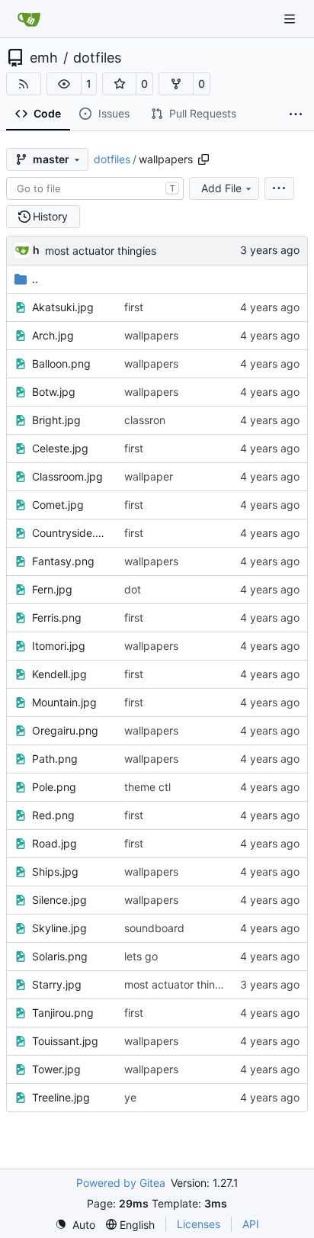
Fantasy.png (63, 561)
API (250, 1223)
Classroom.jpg (67, 476)
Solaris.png (60, 956)
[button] (64, 83)
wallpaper (148, 476)
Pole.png (54, 786)
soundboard (154, 927)
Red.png (53, 815)
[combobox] (95, 188)
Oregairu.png (65, 730)
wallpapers (151, 335)
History (50, 216)
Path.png (55, 758)
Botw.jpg (53, 391)
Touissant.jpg (65, 1040)
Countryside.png (70, 532)
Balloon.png (61, 363)
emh (44, 58)
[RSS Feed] (23, 83)
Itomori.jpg (58, 645)
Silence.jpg (59, 899)
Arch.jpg (53, 335)
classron (144, 419)
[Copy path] (203, 159)
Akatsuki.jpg (63, 307)
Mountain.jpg (64, 702)
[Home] (29, 19)
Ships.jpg (55, 871)
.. (35, 278)
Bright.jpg (56, 419)
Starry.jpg (57, 984)
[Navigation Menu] (291, 18)
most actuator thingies (100, 250)
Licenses (198, 1223)
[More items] (296, 114)
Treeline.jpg (61, 1097)
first (133, 307)
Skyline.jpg (59, 927)
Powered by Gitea (120, 1182)
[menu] (279, 188)
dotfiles (97, 58)
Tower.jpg (56, 1069)
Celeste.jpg (60, 448)
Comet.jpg (58, 504)
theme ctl (147, 786)
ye (130, 1097)
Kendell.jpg (59, 673)
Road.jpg (54, 843)
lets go (141, 956)
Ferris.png (57, 617)
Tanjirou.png (63, 1012)
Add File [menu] (221, 188)
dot (132, 589)
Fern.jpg (52, 589)
